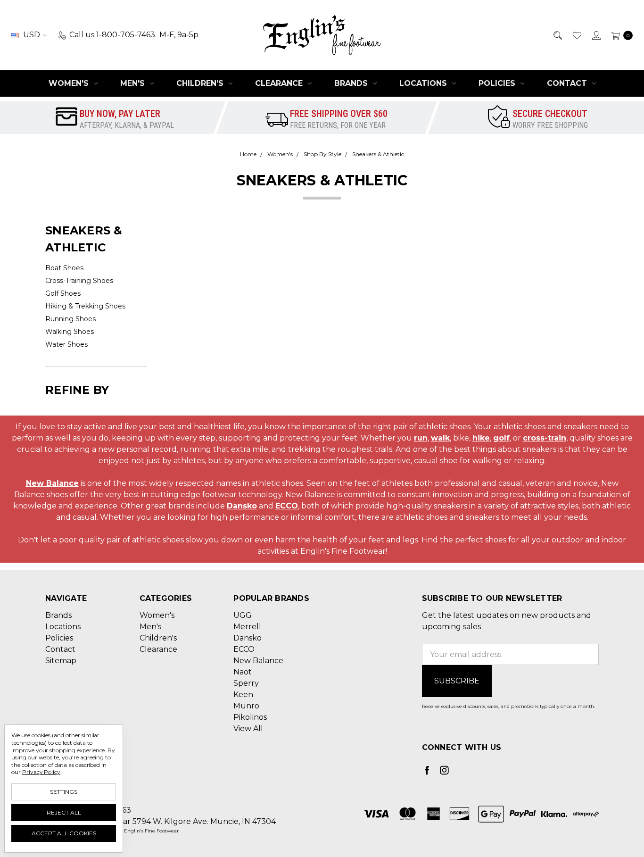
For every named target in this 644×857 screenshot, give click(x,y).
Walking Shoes (69, 331)
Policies (498, 83)
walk (440, 437)
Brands (352, 83)
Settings (63, 791)
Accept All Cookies (64, 833)
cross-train (544, 437)
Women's (70, 83)
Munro (246, 705)
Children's (201, 83)
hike (481, 437)
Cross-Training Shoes (79, 280)
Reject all (64, 812)
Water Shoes (66, 344)
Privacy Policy (41, 771)
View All (248, 728)
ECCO (286, 505)
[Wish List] (576, 35)
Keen (243, 694)
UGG (242, 615)
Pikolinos (250, 717)
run (421, 437)
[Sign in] (595, 35)
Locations (424, 83)
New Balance (52, 483)
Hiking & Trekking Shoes (85, 306)
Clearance (280, 83)
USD (31, 34)
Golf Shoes (63, 293)
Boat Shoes (64, 268)
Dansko (242, 505)
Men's (133, 83)
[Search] (557, 35)
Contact (568, 83)
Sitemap (60, 660)
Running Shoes (70, 319)
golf (501, 437)
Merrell (247, 626)
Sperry (246, 683)
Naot (242, 671)
